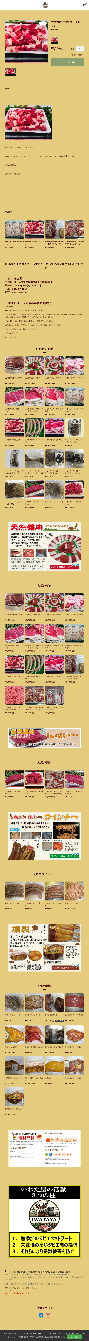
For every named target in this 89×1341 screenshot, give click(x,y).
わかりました (74, 1337)
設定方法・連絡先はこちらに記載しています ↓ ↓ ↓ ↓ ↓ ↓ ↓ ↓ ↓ (21, 1290)
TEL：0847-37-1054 (16, 288)
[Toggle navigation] (5, 5)
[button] (9, 41)
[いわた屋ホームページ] (45, 5)
